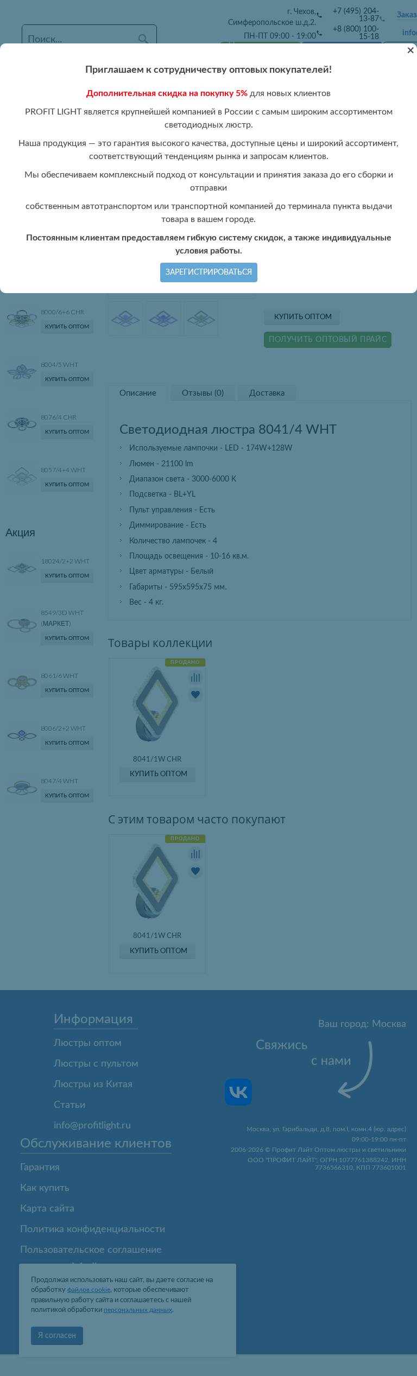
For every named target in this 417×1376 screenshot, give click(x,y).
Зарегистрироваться (209, 272)
